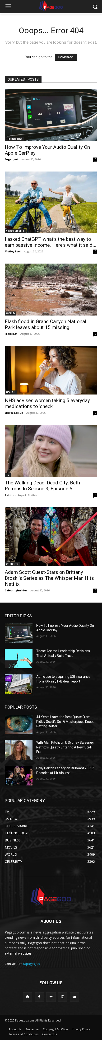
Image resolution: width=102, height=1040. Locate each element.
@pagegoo (31, 963)
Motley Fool (13, 251)
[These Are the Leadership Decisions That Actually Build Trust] (18, 658)
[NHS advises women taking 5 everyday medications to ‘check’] (51, 370)
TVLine (9, 495)
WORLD (10, 313)
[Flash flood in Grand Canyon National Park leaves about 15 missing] (51, 290)
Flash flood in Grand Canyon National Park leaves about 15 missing (45, 324)
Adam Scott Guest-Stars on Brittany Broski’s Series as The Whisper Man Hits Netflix (49, 578)
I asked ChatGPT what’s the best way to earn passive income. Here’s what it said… (50, 242)
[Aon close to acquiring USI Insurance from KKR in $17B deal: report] (18, 684)
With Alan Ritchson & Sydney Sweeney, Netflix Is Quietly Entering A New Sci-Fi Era (65, 747)
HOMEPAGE (65, 57)
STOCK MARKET (15, 231)
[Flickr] (51, 997)
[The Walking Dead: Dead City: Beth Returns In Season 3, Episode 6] (51, 451)
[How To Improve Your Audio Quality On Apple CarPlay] (51, 115)
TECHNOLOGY (14, 139)
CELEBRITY (12, 564)
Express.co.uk (14, 412)
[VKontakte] (74, 997)
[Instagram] (62, 997)
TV (7, 474)
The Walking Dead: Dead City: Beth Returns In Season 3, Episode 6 (42, 486)
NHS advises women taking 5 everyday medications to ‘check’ (47, 403)
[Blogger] (27, 997)
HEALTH (10, 392)
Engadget (11, 159)
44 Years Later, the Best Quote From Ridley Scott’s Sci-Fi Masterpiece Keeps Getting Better (65, 721)
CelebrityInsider (16, 590)
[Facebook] (39, 997)
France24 (11, 333)
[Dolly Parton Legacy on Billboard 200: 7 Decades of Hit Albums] (18, 775)
